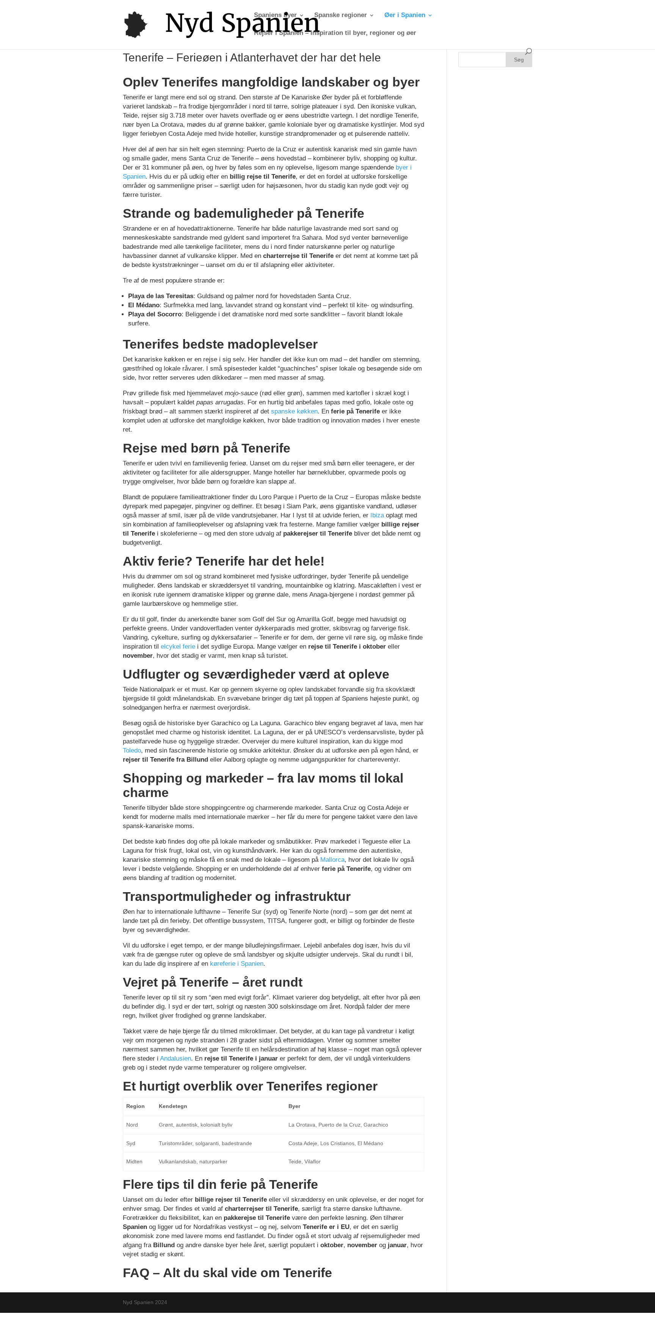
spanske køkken (294, 411)
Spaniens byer (275, 16)
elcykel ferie (178, 646)
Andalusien (175, 1058)
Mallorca (332, 859)
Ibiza (377, 515)
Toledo (132, 750)
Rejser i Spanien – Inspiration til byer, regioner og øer (335, 33)
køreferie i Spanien (236, 963)
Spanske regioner (340, 16)
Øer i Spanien (404, 16)
